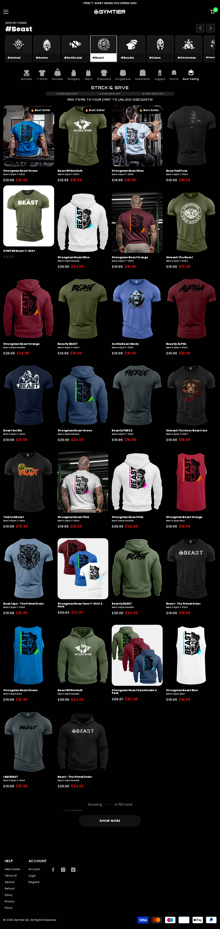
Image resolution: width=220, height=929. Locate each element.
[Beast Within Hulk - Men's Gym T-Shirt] (83, 135)
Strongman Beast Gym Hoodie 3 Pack (134, 692)
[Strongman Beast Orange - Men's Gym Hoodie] (28, 308)
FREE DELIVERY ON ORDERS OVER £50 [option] (110, 3)
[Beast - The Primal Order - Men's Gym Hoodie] (83, 741)
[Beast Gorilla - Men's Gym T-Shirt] (28, 395)
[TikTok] (73, 869)
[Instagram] (63, 869)
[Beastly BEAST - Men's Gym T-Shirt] (83, 308)
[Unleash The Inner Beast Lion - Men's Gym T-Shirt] (191, 395)
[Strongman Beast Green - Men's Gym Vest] (28, 655)
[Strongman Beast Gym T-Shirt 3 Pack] (83, 568)
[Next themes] (210, 28)
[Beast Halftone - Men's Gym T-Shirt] (191, 135)
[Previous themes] (200, 28)
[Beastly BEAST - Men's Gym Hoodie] (137, 568)
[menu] (5, 11)
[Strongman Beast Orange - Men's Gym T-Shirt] (137, 222)
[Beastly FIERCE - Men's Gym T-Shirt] (137, 395)
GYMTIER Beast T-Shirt (19, 251)
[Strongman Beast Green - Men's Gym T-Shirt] (28, 135)
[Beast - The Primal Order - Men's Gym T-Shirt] (191, 568)
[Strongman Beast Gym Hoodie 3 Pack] (137, 655)
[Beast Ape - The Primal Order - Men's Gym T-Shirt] (28, 568)
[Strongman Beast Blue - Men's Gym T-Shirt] (137, 135)
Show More (109, 821)
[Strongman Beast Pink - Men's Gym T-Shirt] (83, 482)
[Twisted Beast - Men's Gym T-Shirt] (28, 482)
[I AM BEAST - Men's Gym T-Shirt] (28, 741)
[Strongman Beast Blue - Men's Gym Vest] (191, 655)
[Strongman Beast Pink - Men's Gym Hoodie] (137, 482)
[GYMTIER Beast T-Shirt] (28, 215)
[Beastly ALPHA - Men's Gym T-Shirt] (191, 308)
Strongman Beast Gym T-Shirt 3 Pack (80, 605)
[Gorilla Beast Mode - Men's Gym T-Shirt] (137, 308)
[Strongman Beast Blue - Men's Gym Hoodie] (83, 222)
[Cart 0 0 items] (212, 11)
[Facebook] (53, 869)
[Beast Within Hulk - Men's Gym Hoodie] (83, 655)
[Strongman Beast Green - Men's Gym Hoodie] (83, 395)
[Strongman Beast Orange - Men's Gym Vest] (191, 482)
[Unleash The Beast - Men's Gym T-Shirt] (191, 222)
